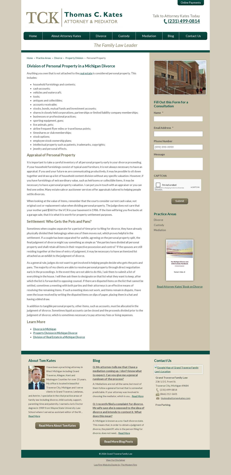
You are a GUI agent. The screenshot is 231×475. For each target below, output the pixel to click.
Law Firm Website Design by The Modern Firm (115, 465)
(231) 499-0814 (184, 21)
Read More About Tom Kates (57, 425)
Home (33, 36)
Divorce (101, 36)
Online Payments (191, 2)
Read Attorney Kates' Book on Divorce (180, 286)
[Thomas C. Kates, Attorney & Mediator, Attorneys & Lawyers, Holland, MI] (163, 412)
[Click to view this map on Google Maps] (178, 371)
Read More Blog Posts (118, 441)
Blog (171, 36)
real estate (86, 73)
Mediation (149, 36)
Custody (124, 36)
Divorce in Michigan (44, 329)
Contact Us (193, 36)
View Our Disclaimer (115, 460)
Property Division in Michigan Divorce (55, 333)
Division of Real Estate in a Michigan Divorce (59, 337)
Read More (34, 416)
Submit (179, 201)
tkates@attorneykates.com (175, 398)
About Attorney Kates (66, 36)
